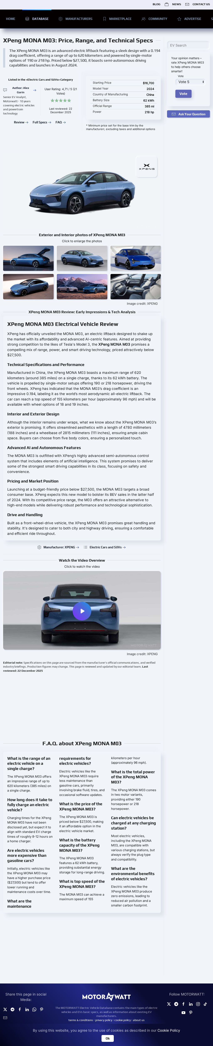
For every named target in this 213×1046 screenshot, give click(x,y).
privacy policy (103, 1020)
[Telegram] (12, 1009)
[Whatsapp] (34, 1009)
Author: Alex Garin (20, 90)
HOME (10, 19)
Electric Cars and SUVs (106, 547)
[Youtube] (183, 1012)
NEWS (176, 4)
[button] (28, 258)
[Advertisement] (106, 706)
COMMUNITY (158, 19)
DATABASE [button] (40, 19)
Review (19, 122)
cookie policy (122, 1020)
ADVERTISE (192, 19)
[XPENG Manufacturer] (146, 167)
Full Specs (40, 122)
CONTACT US (201, 4)
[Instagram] (198, 1004)
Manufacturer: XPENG (59, 547)
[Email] (5, 1017)
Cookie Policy (168, 1030)
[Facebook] (183, 1004)
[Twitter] (5, 1009)
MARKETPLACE (120, 19)
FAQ (59, 122)
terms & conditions (80, 1020)
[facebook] (20, 1009)
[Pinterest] (42, 1009)
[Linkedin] (27, 1009)
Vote (181, 76)
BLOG (156, 4)
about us (139, 1020)
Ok (108, 1038)
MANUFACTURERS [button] (79, 19)
